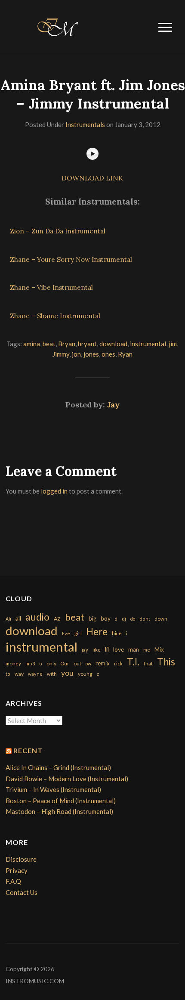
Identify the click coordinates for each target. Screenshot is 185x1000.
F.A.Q (13, 881)
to (8, 674)
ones (108, 354)
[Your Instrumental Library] (56, 26)
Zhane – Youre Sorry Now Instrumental (71, 259)
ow (88, 663)
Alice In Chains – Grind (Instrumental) (58, 767)
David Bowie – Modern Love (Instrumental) (67, 779)
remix (103, 663)
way (19, 674)
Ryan (125, 354)
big (92, 618)
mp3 (30, 663)
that (148, 663)
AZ (57, 618)
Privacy (17, 870)
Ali (8, 618)
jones (91, 354)
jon (76, 354)
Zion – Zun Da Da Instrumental (57, 231)
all (18, 618)
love (118, 649)
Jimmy (60, 354)
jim (173, 344)
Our (65, 663)
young (85, 674)
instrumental (148, 344)
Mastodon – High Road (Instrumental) (59, 811)
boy (106, 618)
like (96, 649)
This (166, 662)
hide (117, 633)
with (52, 674)
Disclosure (21, 859)
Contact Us (21, 892)
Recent (28, 750)
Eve (66, 633)
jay (85, 649)
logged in (54, 491)
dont (144, 618)
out (77, 663)
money (13, 663)
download (113, 344)
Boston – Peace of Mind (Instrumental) (61, 800)
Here (97, 631)
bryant (87, 344)
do (132, 618)
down (160, 618)
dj (124, 618)
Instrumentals (85, 124)
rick (118, 663)
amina (31, 344)
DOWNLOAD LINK (92, 178)
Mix (159, 649)
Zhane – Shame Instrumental (55, 316)
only (51, 663)
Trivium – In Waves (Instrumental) (53, 789)
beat (49, 344)
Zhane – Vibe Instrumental (51, 287)
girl (78, 633)
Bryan (66, 344)
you (67, 672)
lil (107, 649)
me (146, 649)
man (133, 649)
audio (37, 617)
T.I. (133, 662)
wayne (35, 674)
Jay (113, 405)
